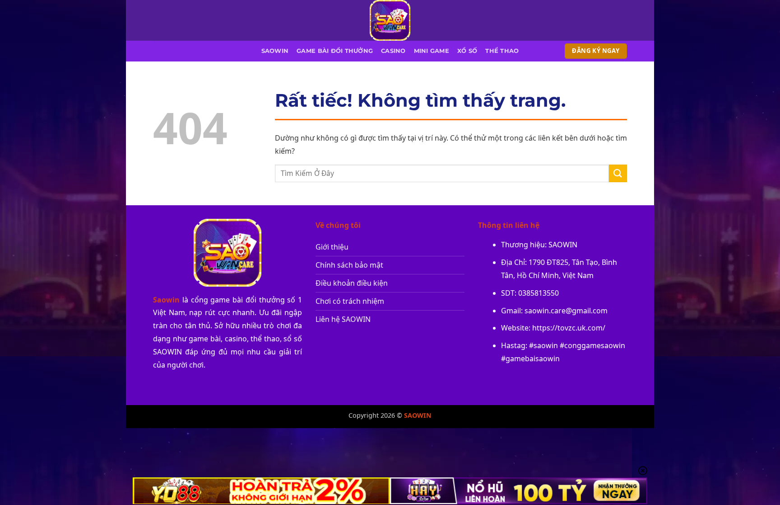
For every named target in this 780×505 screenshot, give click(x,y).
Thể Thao (502, 50)
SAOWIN (275, 50)
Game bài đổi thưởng (335, 50)
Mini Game (431, 50)
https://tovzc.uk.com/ (568, 328)
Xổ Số (467, 50)
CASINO (393, 50)
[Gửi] (618, 173)
